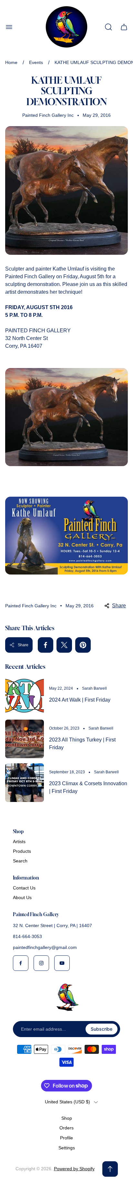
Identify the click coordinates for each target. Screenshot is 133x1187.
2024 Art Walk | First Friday (79, 700)
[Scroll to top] (110, 1169)
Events (36, 62)
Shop (66, 1118)
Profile (66, 1137)
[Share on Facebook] (45, 645)
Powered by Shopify (74, 1168)
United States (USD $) (67, 1101)
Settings (66, 1147)
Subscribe (101, 1029)
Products (22, 851)
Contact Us (24, 887)
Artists (19, 841)
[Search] (108, 27)
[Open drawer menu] (9, 27)
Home (11, 62)
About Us (22, 897)
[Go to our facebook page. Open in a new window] (20, 963)
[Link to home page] (66, 997)
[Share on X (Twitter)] (64, 645)
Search (20, 860)
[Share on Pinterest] (83, 645)
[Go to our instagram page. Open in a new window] (41, 963)
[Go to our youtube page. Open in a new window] (62, 963)
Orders (66, 1127)
